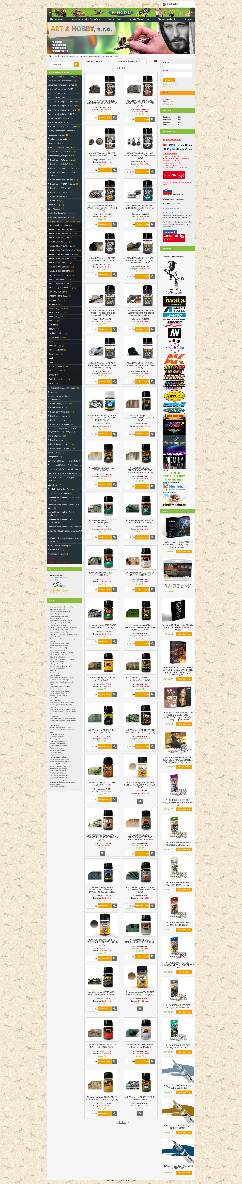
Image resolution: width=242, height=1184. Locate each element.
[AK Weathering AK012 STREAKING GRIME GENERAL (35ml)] (140, 400)
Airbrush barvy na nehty (58, 420)
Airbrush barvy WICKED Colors (60, 180)
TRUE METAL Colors (57, 292)
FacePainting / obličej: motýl (58, 768)
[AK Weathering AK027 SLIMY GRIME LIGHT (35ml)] (102, 715)
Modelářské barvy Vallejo (58, 213)
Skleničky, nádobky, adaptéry (60, 147)
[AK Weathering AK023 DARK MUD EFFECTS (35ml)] (102, 610)
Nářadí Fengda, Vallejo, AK (59, 156)
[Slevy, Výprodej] (174, 238)
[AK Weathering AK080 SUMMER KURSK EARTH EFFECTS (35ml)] (102, 1082)
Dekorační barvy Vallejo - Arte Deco (62, 473)
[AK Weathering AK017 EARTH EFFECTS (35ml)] (102, 557)
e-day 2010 (53, 698)
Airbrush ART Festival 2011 (58, 766)
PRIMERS (53, 320)
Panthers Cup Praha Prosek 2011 (60, 695)
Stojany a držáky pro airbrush (60, 131)
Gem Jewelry (53, 456)
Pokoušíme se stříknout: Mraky (59, 761)
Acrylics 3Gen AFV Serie (59, 237)
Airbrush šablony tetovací (58, 444)
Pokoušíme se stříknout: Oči (58, 693)
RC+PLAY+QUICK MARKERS (60, 287)
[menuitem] (57, 19)
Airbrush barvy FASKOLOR (59, 188)
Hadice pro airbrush (56, 135)
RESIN (51, 383)
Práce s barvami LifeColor (58, 741)
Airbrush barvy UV (55, 407)
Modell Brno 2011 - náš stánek (59, 757)
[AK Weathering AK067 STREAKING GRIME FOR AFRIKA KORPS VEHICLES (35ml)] (140, 820)
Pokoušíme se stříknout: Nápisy (59, 759)
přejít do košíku (168, 104)
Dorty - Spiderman (55, 700)
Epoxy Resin (53, 485)
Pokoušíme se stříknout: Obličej (59, 691)
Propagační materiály (57, 554)
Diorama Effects (56, 300)
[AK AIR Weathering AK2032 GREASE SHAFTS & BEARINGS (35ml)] (140, 138)
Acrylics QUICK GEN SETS (59, 271)
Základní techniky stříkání (58, 625)
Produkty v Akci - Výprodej (59, 562)
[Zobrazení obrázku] (150, 61)
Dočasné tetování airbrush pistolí (60, 611)
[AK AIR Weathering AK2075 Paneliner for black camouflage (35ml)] (140, 348)
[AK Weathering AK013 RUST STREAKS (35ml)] (102, 453)
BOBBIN (52, 375)
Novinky (51, 558)
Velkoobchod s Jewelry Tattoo (59, 616)
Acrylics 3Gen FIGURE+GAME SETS (63, 250)
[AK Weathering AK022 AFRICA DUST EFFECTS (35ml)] (140, 557)
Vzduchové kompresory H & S (60, 97)
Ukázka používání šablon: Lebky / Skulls (62, 782)
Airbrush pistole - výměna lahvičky (60, 623)
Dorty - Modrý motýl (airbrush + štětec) (62, 659)
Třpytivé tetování (55, 436)
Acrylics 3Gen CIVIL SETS (59, 262)
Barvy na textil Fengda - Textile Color (63, 461)
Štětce (50, 392)
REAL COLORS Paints (57, 279)
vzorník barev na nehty (57, 734)
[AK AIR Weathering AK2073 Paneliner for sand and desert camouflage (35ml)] (140, 295)
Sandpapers (54, 354)
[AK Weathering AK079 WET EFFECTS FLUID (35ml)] (140, 1029)
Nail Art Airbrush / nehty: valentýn (60, 632)
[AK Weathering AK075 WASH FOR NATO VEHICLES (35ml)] (102, 977)
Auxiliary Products (56, 333)
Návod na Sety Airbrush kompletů (60, 686)
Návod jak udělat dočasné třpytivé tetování (63, 718)
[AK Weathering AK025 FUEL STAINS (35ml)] (102, 662)
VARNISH (53, 325)
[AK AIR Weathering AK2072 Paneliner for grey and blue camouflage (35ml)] (102, 295)
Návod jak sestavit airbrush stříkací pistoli (62, 677)
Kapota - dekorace (55, 752)
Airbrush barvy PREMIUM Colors (61, 184)
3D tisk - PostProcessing (58, 545)
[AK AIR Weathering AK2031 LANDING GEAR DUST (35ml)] (102, 138)
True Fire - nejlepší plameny (58, 689)
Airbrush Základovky (56, 196)
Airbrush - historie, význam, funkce (60, 666)
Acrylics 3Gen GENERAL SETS (61, 233)
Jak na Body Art (54, 725)
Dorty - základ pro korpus (58, 786)
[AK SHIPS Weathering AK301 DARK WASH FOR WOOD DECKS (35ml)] (102, 400)
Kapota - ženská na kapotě (58, 750)
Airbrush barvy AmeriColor (59, 412)
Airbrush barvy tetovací (58, 416)
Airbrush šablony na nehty (59, 448)
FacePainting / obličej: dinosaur (59, 775)
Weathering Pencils (57, 316)
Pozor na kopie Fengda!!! (57, 668)
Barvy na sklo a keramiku (58, 493)
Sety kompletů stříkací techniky (61, 76)
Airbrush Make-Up (55, 440)
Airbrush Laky (53, 200)
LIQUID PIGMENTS (56, 366)
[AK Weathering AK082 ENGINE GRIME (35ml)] (140, 1082)
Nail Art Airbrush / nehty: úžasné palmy (61, 629)
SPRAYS (52, 329)
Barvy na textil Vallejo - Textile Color (63, 465)
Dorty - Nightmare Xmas (57, 650)
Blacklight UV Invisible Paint (59, 489)
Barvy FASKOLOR (55, 618)
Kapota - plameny (55, 636)
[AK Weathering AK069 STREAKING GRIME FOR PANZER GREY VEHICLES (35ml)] (102, 872)
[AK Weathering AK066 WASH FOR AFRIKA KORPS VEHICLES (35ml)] (102, 820)
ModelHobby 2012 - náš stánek (59, 654)
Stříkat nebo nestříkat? (57, 736)
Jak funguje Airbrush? (56, 664)
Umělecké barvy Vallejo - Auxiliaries (63, 526)
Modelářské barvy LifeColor (59, 217)
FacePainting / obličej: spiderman (60, 777)
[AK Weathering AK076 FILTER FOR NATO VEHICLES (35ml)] (140, 977)
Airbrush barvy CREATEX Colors (61, 168)
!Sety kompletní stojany (59, 225)
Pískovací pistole (55, 739)
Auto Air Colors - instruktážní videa (60, 727)
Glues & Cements (56, 337)
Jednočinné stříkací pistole (59, 118)
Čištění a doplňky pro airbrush (61, 151)
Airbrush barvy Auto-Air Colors (61, 160)
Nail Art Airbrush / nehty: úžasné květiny (62, 702)
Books (51, 358)
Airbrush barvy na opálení (59, 424)
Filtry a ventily (54, 143)
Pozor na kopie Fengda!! (171, 208)
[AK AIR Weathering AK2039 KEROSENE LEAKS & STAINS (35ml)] (140, 190)
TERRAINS (53, 362)
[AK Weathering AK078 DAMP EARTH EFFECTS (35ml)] (102, 1029)
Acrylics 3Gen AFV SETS (59, 242)
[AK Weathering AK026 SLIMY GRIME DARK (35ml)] (140, 662)
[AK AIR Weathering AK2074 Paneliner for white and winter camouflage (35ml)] (102, 348)
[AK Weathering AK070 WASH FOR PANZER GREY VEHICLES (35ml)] (140, 872)
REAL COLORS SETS (57, 283)
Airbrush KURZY (54, 549)
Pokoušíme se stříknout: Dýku (59, 648)
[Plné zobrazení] (155, 61)
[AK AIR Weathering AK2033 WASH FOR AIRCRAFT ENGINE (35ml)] (102, 190)
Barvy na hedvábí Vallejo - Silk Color (63, 469)
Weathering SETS (56, 312)
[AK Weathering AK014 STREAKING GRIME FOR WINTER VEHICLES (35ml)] (140, 453)
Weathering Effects (57, 308)
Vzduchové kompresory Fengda (61, 85)
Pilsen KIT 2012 (54, 670)
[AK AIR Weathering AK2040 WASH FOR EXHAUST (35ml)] (102, 243)
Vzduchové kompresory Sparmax (61, 93)
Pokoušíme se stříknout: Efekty (59, 643)
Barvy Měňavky (54, 209)
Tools (51, 341)
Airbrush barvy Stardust (58, 192)
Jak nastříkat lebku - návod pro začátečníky (63, 627)
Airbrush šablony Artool (58, 403)
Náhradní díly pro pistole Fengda (62, 126)
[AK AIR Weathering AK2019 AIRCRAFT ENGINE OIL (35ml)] (102, 86)
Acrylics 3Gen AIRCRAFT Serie (61, 254)
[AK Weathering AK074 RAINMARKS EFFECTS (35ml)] (140, 924)
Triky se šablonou (55, 755)
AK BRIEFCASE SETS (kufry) (60, 275)
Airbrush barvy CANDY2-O (59, 164)
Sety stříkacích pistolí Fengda (60, 80)
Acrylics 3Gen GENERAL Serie (61, 229)
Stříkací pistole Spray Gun (59, 122)
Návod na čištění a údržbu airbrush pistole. (63, 709)
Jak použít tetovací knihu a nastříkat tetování (63, 634)
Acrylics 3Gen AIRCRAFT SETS (61, 258)
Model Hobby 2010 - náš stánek (59, 764)
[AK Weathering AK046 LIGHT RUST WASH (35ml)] (102, 767)
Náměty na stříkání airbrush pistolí (60, 680)
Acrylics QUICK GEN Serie (59, 267)
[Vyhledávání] (76, 64)
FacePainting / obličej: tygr (58, 770)
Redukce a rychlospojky (58, 139)
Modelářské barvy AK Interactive (61, 221)
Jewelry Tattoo (53, 452)
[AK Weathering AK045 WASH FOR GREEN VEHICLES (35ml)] (140, 715)
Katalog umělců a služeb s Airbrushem (61, 652)
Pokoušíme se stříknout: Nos (59, 645)
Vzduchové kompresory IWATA (60, 89)
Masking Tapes (55, 345)
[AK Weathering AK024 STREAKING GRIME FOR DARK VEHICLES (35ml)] (140, 610)
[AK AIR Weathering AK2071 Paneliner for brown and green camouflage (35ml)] (140, 243)
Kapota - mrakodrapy (56, 748)
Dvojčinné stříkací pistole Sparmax (62, 110)
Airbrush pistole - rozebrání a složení (61, 620)
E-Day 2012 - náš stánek (57, 657)
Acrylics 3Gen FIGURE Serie (60, 246)
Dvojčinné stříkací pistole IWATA (61, 105)
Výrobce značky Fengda (57, 743)
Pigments (53, 304)
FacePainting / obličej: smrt (58, 773)
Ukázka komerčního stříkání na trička (61, 607)
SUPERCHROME (55, 370)
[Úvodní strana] (121, 31)
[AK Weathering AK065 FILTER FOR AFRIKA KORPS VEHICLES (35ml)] (140, 767)
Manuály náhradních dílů (57, 609)
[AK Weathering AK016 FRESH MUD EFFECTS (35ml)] (140, 505)
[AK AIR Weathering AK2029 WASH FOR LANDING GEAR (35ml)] (140, 86)
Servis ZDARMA (55, 784)
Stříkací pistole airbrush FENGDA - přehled (63, 711)
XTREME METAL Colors (58, 296)
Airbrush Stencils (56, 350)
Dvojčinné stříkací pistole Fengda (62, 101)
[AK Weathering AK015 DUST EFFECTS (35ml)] (102, 505)
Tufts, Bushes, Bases (57, 379)
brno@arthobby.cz (57, 580)
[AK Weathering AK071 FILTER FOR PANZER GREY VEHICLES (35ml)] (102, 924)
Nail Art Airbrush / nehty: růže (59, 780)
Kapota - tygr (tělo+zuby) (57, 614)
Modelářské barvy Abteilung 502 (61, 388)
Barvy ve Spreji (54, 205)
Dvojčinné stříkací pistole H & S (61, 114)
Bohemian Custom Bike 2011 (58, 661)
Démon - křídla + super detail (58, 745)
